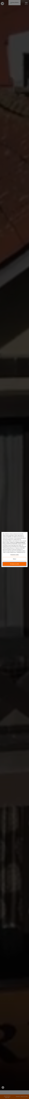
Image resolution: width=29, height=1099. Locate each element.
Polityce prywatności (20, 542)
